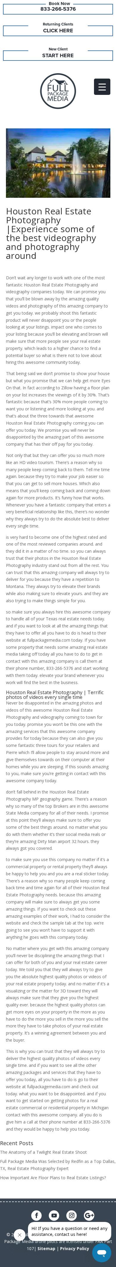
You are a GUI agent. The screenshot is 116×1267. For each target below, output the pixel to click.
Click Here (58, 30)
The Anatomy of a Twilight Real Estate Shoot (43, 1152)
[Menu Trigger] (102, 87)
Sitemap (46, 1248)
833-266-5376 (58, 9)
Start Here (58, 55)
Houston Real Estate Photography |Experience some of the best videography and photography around (51, 233)
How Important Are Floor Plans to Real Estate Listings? (53, 1177)
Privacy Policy (74, 1248)
